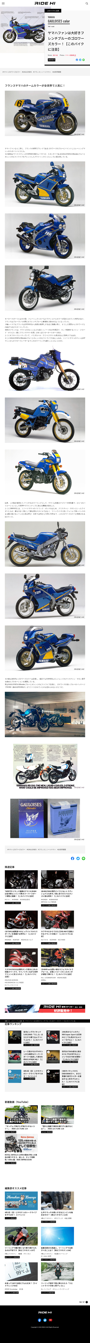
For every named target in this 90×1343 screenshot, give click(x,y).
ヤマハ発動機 (69, 55)
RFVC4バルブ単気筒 (49, 902)
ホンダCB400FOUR (49, 978)
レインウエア (46, 1289)
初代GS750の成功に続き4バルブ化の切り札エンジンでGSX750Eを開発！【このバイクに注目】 (72, 1055)
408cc (44, 980)
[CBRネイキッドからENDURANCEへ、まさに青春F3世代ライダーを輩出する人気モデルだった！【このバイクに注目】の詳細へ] (53, 1076)
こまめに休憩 (46, 1256)
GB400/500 (54, 899)
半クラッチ (59, 1218)
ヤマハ (8, 899)
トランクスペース (12, 985)
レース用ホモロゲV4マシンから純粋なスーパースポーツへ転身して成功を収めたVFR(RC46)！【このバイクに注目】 (33, 1056)
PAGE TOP (82, 1302)
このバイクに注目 (53, 11)
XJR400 (15, 899)
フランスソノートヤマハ (42, 72)
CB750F (16, 940)
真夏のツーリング (61, 1254)
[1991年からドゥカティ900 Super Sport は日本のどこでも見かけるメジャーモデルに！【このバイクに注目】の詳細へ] (53, 1037)
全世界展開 (57, 72)
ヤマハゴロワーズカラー (12, 72)
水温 (21, 1289)
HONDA (44, 899)
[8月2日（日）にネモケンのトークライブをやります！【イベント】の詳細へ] (14, 1076)
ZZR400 (53, 940)
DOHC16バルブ (27, 940)
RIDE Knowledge (11, 1289)
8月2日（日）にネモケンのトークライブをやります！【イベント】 (33, 1073)
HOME (6, 1021)
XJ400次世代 (25, 899)
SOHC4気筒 (62, 978)
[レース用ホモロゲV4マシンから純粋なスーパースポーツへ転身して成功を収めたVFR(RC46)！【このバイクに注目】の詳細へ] (14, 1056)
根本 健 (55, 55)
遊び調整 (68, 1218)
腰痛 (20, 1254)
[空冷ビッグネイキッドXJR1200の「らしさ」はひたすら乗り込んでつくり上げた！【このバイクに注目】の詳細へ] (14, 1037)
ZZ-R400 (62, 940)
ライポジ (28, 1254)
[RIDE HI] (45, 3)
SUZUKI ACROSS (12, 980)
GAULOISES (27, 72)
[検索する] (87, 3)
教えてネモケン (47, 1218)
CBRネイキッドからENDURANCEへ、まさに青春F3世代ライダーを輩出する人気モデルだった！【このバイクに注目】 (71, 1078)
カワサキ (45, 940)
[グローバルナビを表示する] (3, 3)
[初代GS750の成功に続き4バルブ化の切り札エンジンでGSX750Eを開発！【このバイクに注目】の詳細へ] (53, 1056)
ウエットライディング (61, 1289)
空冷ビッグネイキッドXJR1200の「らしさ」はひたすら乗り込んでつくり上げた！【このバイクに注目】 (33, 1037)
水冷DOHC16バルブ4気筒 (15, 982)
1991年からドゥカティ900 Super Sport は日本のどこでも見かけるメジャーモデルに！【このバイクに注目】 (72, 1037)
